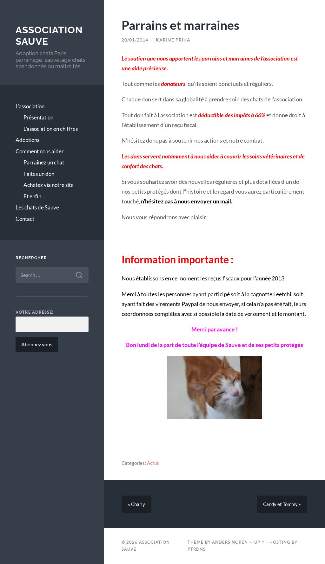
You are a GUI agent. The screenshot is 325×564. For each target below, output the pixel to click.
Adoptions (27, 140)
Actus (153, 463)
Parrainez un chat (43, 162)
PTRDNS (197, 549)
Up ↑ (259, 542)
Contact (25, 218)
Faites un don (38, 173)
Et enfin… (34, 196)
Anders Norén (230, 542)
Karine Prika (173, 39)
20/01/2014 (135, 39)
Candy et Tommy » (282, 504)
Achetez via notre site (48, 185)
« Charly (136, 504)
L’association (30, 106)
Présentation (38, 117)
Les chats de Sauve (37, 207)
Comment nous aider (40, 151)
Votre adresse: (34, 312)
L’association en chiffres (50, 128)
